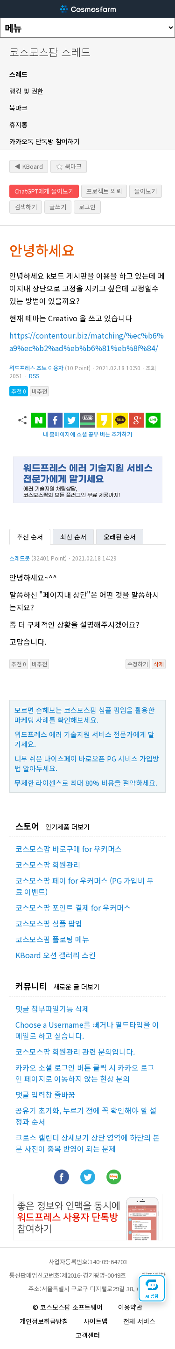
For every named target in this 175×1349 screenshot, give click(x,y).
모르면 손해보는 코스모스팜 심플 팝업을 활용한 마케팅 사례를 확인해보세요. (84, 715)
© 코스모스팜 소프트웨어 (68, 1307)
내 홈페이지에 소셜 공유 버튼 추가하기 (87, 434)
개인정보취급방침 (44, 1321)
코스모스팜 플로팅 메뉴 (52, 939)
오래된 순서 (120, 536)
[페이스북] (61, 1181)
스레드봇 (19, 558)
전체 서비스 (139, 1321)
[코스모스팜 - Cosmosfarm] (88, 9)
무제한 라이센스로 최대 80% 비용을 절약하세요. (85, 783)
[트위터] (87, 1181)
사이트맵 (96, 1321)
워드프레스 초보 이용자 (36, 368)
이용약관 (130, 1307)
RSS (34, 376)
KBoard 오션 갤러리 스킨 (55, 955)
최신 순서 (73, 536)
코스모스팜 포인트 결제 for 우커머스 (73, 907)
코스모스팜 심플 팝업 (48, 923)
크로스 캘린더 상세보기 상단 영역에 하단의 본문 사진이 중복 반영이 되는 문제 (87, 1143)
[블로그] (113, 1181)
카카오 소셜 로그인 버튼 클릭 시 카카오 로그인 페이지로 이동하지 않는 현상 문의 (84, 1073)
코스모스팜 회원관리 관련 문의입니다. (75, 1051)
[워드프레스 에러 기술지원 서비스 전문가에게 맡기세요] (87, 499)
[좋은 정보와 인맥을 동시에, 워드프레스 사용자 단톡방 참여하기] (87, 1237)
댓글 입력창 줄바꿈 (45, 1094)
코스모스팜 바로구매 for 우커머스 (68, 848)
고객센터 (88, 1335)
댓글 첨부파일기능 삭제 (52, 1008)
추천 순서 (30, 536)
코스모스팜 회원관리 (47, 864)
